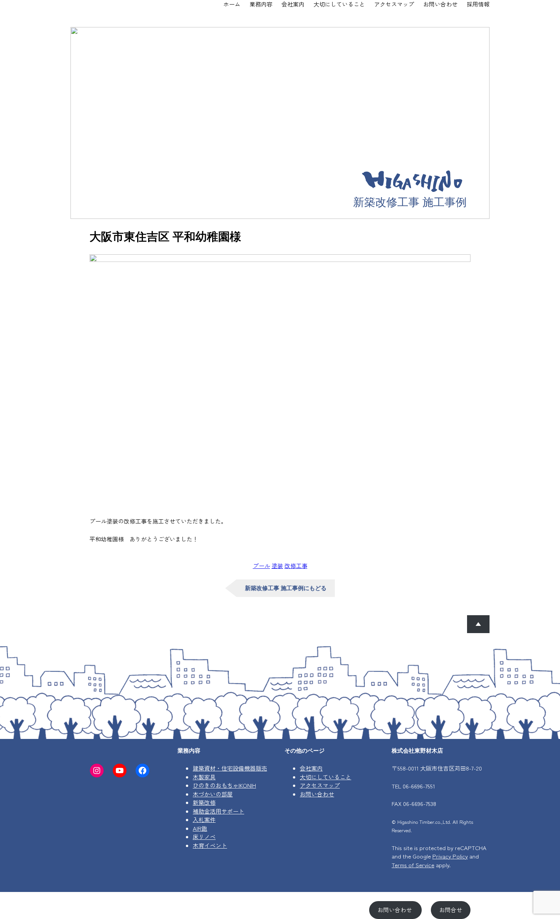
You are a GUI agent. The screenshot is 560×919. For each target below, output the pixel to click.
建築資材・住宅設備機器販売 (230, 768)
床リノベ (204, 837)
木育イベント (210, 845)
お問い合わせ (317, 794)
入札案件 (204, 819)
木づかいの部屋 (213, 794)
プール (261, 566)
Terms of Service (413, 865)
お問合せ (450, 910)
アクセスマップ (320, 785)
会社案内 (311, 768)
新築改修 (204, 802)
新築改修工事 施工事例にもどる (285, 588)
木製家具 (204, 777)
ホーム (231, 4)
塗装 (277, 566)
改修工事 (296, 566)
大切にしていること (325, 777)
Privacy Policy (450, 856)
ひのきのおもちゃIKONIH (224, 785)
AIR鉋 (200, 828)
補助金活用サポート (218, 811)
